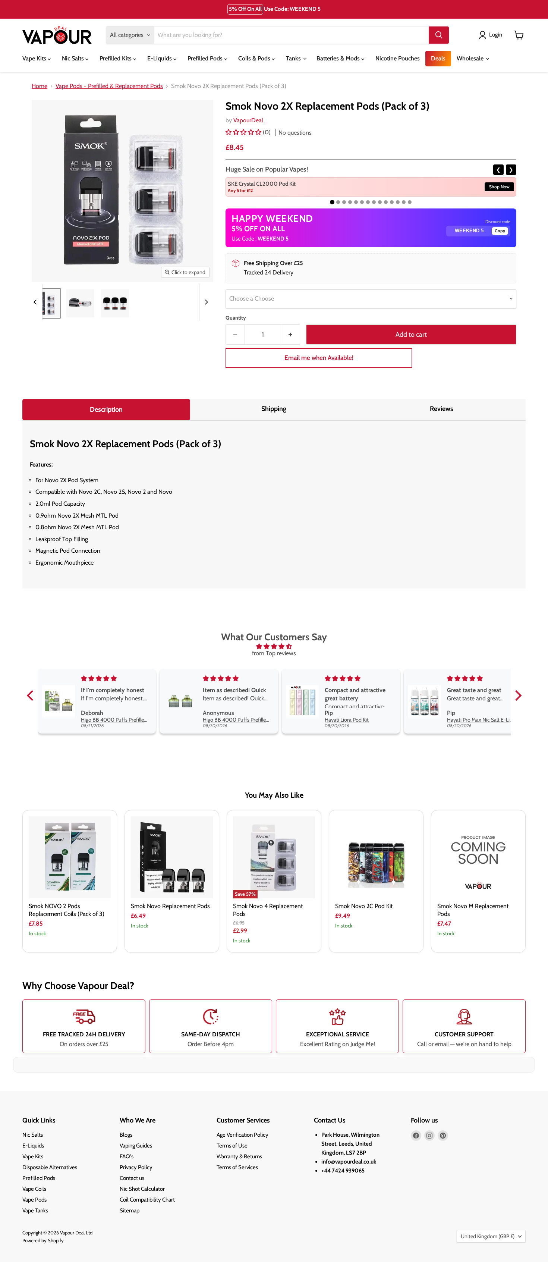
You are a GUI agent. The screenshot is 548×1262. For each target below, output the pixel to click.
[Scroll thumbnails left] (36, 302)
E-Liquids (160, 58)
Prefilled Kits (116, 58)
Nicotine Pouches (397, 58)
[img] (274, 646)
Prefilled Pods (206, 58)
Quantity (236, 318)
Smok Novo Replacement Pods (170, 906)
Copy (500, 231)
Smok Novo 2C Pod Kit (364, 906)
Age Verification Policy (242, 1134)
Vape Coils (34, 1189)
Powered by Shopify (43, 1240)
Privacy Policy (136, 1167)
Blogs (126, 1134)
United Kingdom (487, 1236)
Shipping (273, 409)
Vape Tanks (35, 1210)
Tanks (294, 58)
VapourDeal (248, 120)
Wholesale (471, 58)
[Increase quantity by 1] (290, 334)
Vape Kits (35, 58)
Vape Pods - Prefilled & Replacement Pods (109, 86)
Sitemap (129, 1210)
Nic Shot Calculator (142, 1189)
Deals (438, 58)
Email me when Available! (318, 357)
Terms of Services (237, 1167)
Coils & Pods (255, 58)
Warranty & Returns (239, 1156)
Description (106, 409)
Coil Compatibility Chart (147, 1199)
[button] (244, 132)
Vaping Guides (136, 1145)
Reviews (441, 409)
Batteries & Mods (338, 58)
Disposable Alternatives (49, 1167)
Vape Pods (34, 1199)
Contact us (132, 1178)
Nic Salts (73, 58)
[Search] (439, 35)
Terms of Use (232, 1145)
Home (39, 86)
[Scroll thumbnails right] (205, 302)
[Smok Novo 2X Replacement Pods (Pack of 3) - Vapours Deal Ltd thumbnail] (45, 303)
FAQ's (126, 1156)
